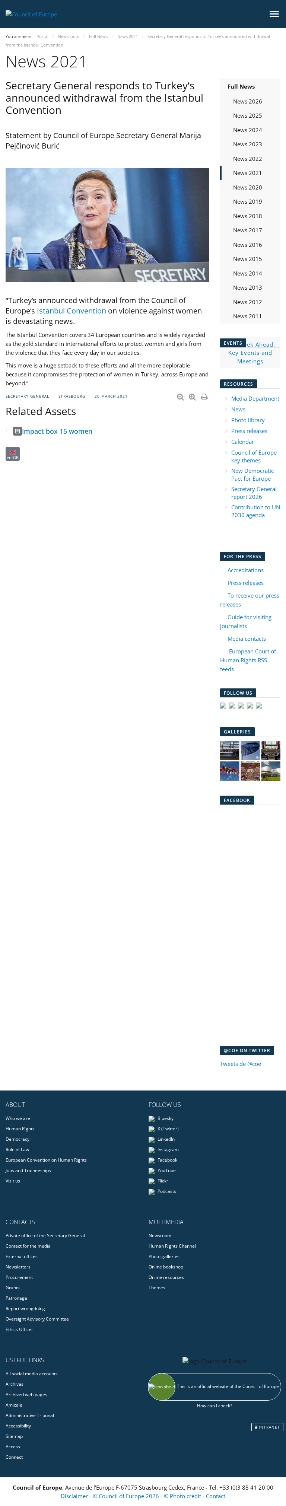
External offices (22, 1256)
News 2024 (247, 130)
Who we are (18, 1118)
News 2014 (247, 273)
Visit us (13, 1181)
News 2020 (247, 187)
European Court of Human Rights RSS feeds (248, 660)
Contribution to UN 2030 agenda (255, 511)
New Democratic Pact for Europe (252, 474)
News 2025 (247, 115)
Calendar (242, 441)
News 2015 (247, 258)
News (238, 409)
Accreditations (246, 570)
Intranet (268, 1427)
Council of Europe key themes (254, 456)
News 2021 (247, 172)
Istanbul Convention (71, 311)
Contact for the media (28, 1246)
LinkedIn (165, 1139)
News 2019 (247, 201)
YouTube (166, 1170)
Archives (14, 1384)
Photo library (248, 420)
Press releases (249, 430)
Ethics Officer (19, 1329)
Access (13, 1446)
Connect (14, 1457)
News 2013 (247, 287)
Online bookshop (166, 1267)
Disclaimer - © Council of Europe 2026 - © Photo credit (132, 1496)
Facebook (166, 1160)
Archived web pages (26, 1394)
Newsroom (160, 1235)
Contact (215, 1496)
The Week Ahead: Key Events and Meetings (250, 353)
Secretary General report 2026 (254, 492)
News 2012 (247, 302)
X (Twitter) (167, 1128)
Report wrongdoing (25, 1308)
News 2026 (247, 101)
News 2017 (247, 230)
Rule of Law (17, 1149)
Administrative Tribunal (30, 1415)
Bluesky (165, 1118)
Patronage (16, 1298)
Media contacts (247, 638)
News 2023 (247, 144)
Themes (157, 1287)
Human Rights (20, 1128)
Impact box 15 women (57, 431)
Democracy (17, 1139)
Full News (241, 86)
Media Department (255, 398)
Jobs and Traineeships (28, 1170)
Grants (13, 1287)
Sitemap (14, 1436)
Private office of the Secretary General (45, 1235)
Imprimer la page (205, 395)
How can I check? (214, 1405)
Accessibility (18, 1426)
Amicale (14, 1405)
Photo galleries (164, 1256)
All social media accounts (32, 1373)
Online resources (166, 1277)
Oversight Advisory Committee (37, 1319)
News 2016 (247, 244)
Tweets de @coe (240, 1063)
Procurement (19, 1277)
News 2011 (247, 316)
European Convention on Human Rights (46, 1160)
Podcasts (166, 1191)
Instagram (167, 1149)
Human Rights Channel (172, 1246)
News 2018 (247, 216)
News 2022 (247, 158)
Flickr (162, 1181)
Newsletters (18, 1267)
